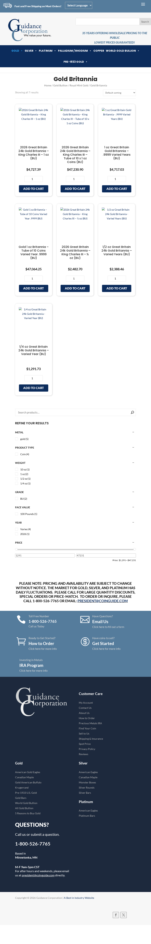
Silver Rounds (86, 787)
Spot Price (85, 743)
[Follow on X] (123, 915)
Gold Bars (20, 797)
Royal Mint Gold (79, 85)
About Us (84, 712)
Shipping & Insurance (91, 738)
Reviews (83, 754)
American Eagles (88, 772)
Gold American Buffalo (28, 782)
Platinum (45, 51)
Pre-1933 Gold (74, 62)
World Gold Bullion (121, 51)
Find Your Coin (87, 728)
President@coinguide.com (103, 601)
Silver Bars (85, 792)
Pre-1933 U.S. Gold (26, 792)
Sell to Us (84, 733)
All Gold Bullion (24, 808)
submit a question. (45, 834)
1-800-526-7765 (32, 843)
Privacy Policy (87, 748)
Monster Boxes (87, 782)
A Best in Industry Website (79, 897)
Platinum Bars (87, 815)
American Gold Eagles (27, 772)
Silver (29, 51)
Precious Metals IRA (90, 723)
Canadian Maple (24, 777)
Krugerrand (22, 787)
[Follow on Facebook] (116, 915)
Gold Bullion (60, 85)
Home (47, 85)
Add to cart (33, 189)
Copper (98, 51)
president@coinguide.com (38, 875)
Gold (15, 51)
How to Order (87, 718)
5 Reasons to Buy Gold (28, 813)
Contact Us (85, 707)
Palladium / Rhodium (73, 51)
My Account (86, 702)
